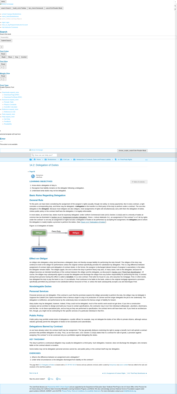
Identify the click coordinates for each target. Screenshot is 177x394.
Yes (52, 379)
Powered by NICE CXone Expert (58, 387)
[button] (7, 121)
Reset (3, 54)
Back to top (33, 373)
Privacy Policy (66, 391)
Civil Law (66, 159)
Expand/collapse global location (146, 159)
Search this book (5, 34)
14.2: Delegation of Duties (46, 365)
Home (38, 159)
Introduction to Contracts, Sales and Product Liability (93, 159)
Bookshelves (52, 159)
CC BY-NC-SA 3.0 (71, 365)
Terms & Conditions (78, 391)
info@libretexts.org (129, 391)
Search (33, 155)
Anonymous (113, 365)
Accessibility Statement (92, 391)
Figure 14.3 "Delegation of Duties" (93, 222)
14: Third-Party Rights (124, 159)
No (60, 379)
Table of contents (139, 182)
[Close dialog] (1, 141)
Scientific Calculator (10, 107)
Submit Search (6, 40)
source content (123, 365)
